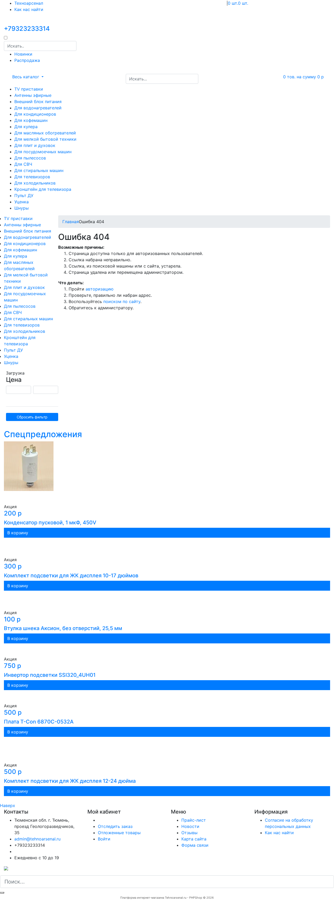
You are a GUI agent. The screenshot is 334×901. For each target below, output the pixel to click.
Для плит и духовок (34, 145)
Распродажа (27, 60)
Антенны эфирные (32, 95)
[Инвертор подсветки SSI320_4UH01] (167, 649)
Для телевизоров (32, 176)
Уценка (21, 201)
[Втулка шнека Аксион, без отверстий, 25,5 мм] (167, 600)
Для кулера (26, 126)
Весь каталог (26, 76)
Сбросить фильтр (32, 417)
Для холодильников (35, 183)
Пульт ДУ (23, 195)
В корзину (17, 532)
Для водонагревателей (38, 107)
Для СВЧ (23, 164)
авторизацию (100, 289)
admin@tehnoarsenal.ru (37, 838)
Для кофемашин (30, 120)
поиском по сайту (121, 301)
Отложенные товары (119, 832)
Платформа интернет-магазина (142, 897)
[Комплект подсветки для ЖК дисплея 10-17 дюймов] (167, 547)
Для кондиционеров (35, 114)
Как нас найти (28, 9)
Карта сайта (193, 838)
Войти (104, 838)
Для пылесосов (30, 158)
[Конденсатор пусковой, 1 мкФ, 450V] (167, 472)
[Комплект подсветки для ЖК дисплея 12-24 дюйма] (167, 749)
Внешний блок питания (38, 101)
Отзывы (189, 832)
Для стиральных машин (38, 170)
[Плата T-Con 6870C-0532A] (167, 696)
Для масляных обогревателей (45, 132)
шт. (233, 3)
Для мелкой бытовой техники (45, 139)
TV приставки (28, 89)
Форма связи (194, 845)
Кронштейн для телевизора (42, 189)
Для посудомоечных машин (42, 151)
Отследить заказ (115, 826)
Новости (190, 826)
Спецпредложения (43, 434)
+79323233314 (27, 28)
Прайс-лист (193, 820)
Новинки (23, 54)
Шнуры (21, 208)
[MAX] (6, 868)
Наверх (7, 805)
